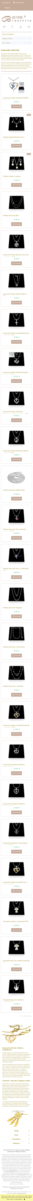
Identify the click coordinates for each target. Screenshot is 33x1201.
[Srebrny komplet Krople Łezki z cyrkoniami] (16, 125)
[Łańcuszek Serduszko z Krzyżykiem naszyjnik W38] (16, 830)
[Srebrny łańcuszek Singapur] (16, 595)
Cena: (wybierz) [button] (6, 43)
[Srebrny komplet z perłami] (16, 164)
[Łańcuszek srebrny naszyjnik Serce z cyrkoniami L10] (16, 870)
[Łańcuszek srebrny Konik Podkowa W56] (16, 281)
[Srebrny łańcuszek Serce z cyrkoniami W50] (16, 556)
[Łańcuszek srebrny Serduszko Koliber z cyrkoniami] (16, 85)
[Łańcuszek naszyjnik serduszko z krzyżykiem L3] (16, 791)
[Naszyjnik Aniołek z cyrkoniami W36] (16, 909)
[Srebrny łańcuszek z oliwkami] (16, 674)
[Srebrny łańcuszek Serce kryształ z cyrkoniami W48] (16, 517)
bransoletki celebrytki (10, 1171)
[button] (4, 27)
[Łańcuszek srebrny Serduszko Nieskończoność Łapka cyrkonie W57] (16, 399)
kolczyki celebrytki (22, 1174)
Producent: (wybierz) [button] (7, 38)
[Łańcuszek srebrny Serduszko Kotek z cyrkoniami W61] (16, 360)
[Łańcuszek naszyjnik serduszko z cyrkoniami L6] (16, 752)
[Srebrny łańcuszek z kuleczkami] (16, 634)
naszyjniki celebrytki (13, 1170)
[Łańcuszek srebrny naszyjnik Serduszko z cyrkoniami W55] (16, 713)
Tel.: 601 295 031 (6, 3)
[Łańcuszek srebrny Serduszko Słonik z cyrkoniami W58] (16, 438)
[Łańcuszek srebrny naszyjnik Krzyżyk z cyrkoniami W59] (16, 321)
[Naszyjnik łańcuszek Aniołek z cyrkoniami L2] (16, 987)
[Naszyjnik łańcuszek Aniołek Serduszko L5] (16, 948)
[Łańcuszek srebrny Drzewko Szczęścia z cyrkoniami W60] (16, 242)
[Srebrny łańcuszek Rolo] (16, 203)
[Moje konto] (20, 27)
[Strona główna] (16, 17)
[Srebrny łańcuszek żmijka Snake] (16, 478)
